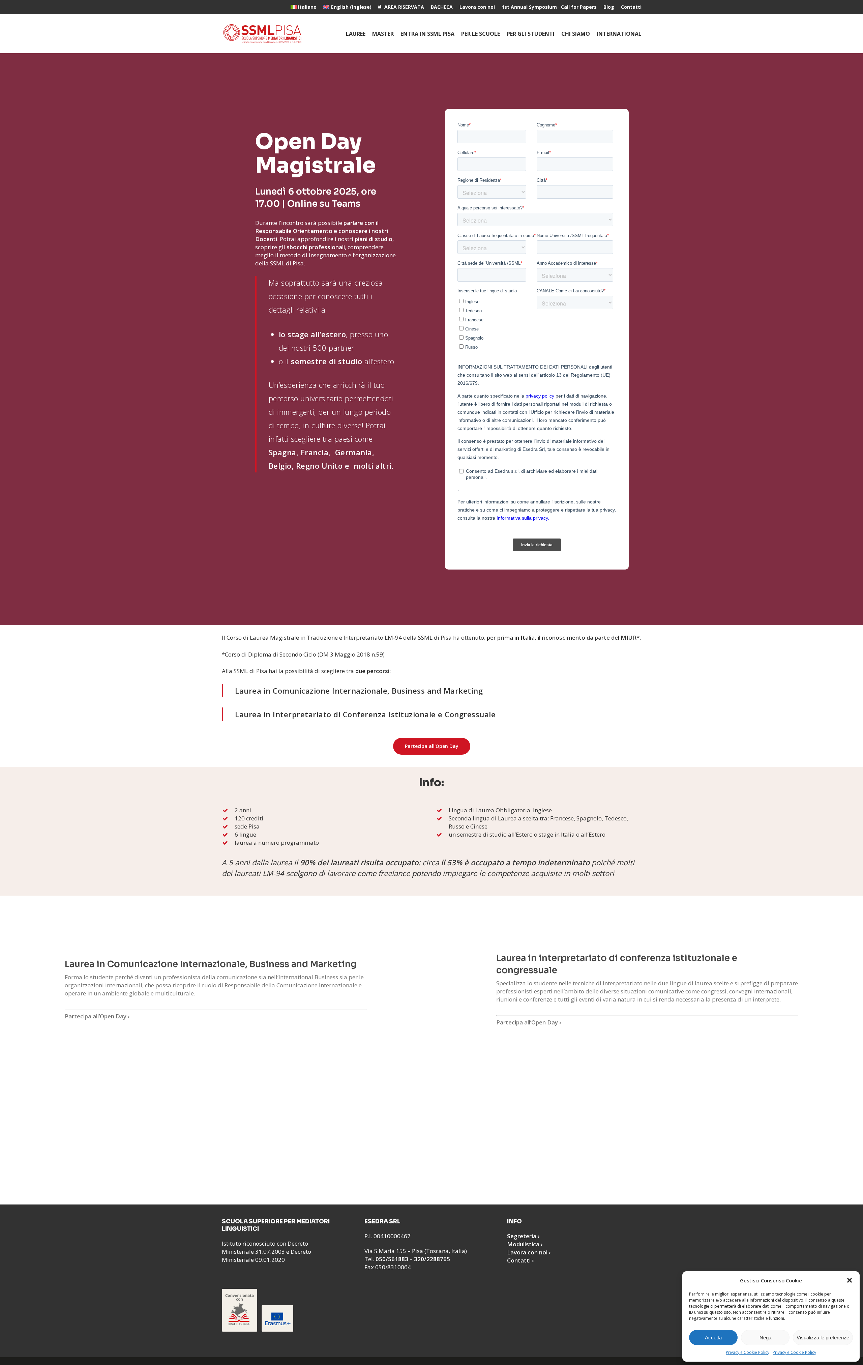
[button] (849, 1280)
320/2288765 (432, 1259)
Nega (765, 1337)
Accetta (713, 1337)
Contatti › (520, 1260)
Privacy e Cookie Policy (747, 1352)
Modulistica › (525, 1244)
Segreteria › (523, 1236)
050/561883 (392, 1259)
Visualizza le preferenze (823, 1337)
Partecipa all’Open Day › (97, 1016)
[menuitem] (304, 7)
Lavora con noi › (529, 1252)
